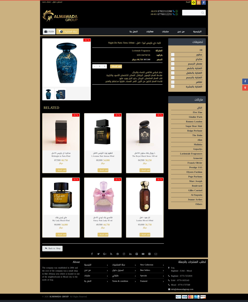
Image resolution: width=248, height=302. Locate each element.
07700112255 (165, 14)
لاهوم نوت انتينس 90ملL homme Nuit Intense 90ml (103, 154)
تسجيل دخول (57, 1)
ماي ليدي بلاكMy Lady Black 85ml (61, 219)
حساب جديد (46, 1)
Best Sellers (145, 270)
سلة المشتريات (118, 265)
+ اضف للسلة (116, 66)
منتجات (87, 276)
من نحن (87, 270)
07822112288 (165, 11)
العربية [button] (188, 1)
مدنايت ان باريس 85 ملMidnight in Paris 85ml (61, 154)
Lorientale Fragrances (141, 51)
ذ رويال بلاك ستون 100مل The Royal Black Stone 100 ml (144, 154)
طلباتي (115, 276)
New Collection (146, 265)
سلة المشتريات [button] (68, 31)
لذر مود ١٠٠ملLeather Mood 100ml (144, 219)
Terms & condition (120, 281)
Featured (143, 281)
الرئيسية (87, 265)
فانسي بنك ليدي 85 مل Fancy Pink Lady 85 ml (102, 219)
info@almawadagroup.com (182, 289)
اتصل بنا (87, 281)
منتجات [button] (50, 31)
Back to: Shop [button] (54, 248)
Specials (143, 276)
